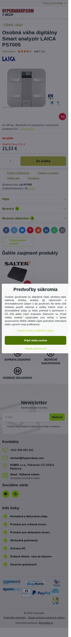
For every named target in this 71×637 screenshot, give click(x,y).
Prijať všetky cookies (35, 340)
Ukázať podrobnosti (36, 348)
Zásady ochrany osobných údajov (35, 330)
